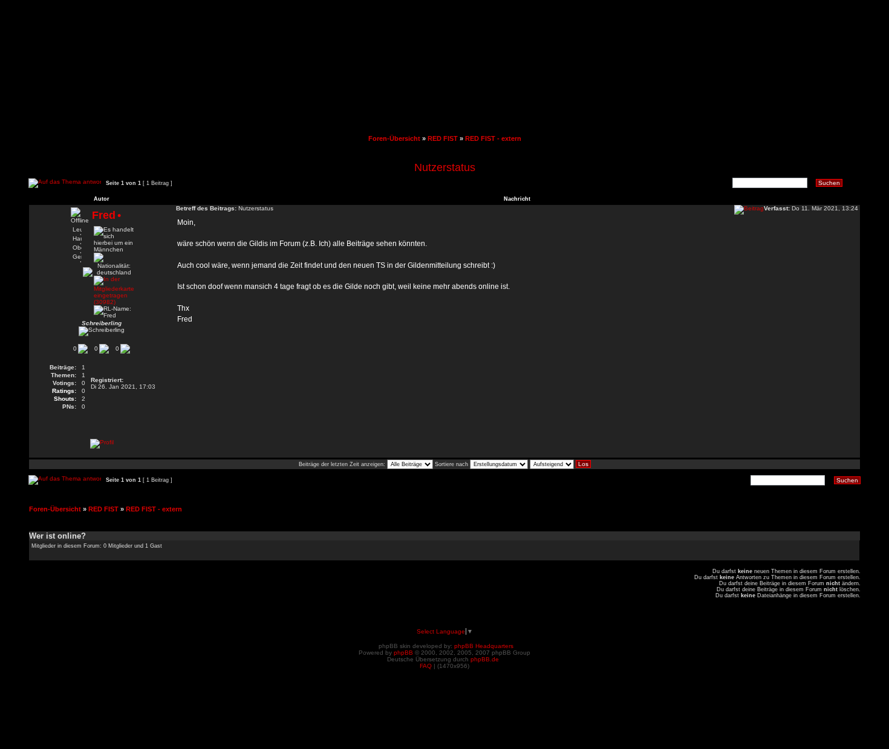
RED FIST (443, 138)
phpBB (403, 652)
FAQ (426, 666)
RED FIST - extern (493, 138)
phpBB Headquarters (483, 646)
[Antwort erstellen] (64, 183)
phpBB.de (485, 659)
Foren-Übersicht (394, 138)
